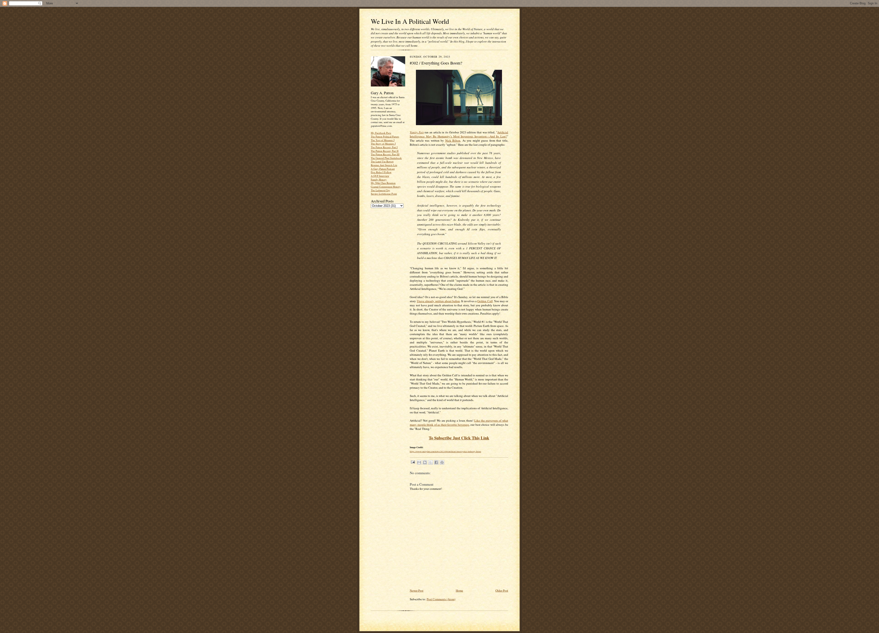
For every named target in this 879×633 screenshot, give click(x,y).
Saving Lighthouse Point (384, 193)
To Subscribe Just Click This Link (459, 438)
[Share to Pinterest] (442, 462)
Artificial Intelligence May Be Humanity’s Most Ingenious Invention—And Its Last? (459, 134)
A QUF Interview (380, 176)
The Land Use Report (382, 161)
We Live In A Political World (410, 21)
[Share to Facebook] (436, 462)
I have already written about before (438, 301)
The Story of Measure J (383, 143)
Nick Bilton (453, 140)
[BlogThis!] (425, 462)
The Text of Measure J (382, 140)
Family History (379, 179)
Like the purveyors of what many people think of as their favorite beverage (459, 422)
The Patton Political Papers (385, 136)
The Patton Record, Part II (385, 151)
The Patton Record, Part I (384, 147)
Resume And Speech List (384, 165)
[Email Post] (413, 462)
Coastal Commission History (386, 186)
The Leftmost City (380, 190)
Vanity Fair (417, 132)
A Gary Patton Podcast (383, 168)
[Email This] (419, 462)
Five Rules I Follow (381, 172)
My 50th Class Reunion (383, 183)
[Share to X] (430, 462)
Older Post (501, 590)
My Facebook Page (381, 133)
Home (459, 590)
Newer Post (416, 590)
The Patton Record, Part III (385, 154)
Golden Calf (484, 301)
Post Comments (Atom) (441, 599)
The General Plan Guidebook (386, 158)
